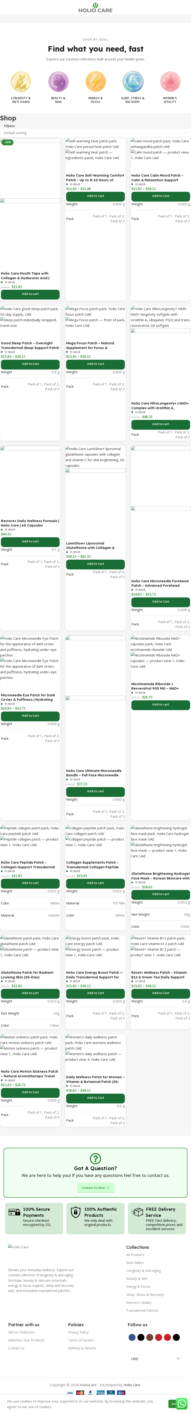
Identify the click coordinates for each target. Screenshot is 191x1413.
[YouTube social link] (158, 1337)
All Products (135, 1255)
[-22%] (95, 665)
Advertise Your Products (26, 1340)
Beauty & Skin (136, 1278)
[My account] (185, 7)
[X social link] (140, 1337)
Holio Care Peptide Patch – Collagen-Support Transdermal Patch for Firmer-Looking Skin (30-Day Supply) (28, 869)
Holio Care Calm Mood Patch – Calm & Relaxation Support (157, 177)
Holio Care (131, 1384)
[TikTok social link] (176, 1337)
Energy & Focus (138, 1286)
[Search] (177, 7)
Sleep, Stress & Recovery (145, 1294)
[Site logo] (95, 6)
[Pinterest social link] (167, 1337)
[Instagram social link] (149, 1337)
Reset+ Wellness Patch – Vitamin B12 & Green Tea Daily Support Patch (159, 977)
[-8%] (161, 316)
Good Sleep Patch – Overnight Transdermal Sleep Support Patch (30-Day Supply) (30, 347)
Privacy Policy (78, 1332)
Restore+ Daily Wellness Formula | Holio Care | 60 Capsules (30, 523)
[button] (30, 295)
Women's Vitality (138, 1302)
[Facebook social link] (132, 1337)
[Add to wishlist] (6, 264)
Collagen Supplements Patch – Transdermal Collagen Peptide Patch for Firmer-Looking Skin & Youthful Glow (93, 869)
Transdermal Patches (142, 1310)
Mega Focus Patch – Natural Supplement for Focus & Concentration (90, 347)
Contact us (16, 1348)
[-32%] (161, 643)
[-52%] (30, 1039)
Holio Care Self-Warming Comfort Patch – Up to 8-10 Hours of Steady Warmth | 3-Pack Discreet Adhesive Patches (95, 182)
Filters (9, 126)
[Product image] (30, 228)
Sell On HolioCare (21, 1332)
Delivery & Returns (82, 1348)
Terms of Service (81, 1340)
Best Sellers (135, 1262)
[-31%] (95, 143)
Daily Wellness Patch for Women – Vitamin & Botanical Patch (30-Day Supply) (95, 1081)
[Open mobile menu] (5, 7)
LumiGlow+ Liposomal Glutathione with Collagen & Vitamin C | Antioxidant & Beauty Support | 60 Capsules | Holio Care (95, 550)
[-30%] (161, 143)
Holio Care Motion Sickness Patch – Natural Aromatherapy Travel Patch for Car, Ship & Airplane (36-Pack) (30, 1078)
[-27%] (161, 833)
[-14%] (30, 167)
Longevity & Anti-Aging (143, 1270)
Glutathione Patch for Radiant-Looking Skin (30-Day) (28, 974)
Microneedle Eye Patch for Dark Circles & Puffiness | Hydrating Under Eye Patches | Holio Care (28, 699)
